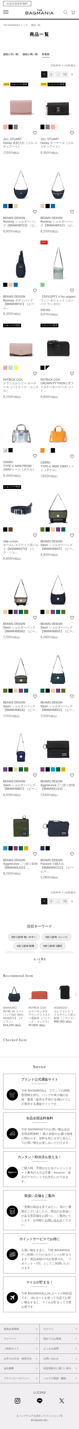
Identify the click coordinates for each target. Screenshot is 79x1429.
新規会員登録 (11, 1328)
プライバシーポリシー (16, 1378)
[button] (72, 74)
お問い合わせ (54, 1220)
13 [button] (65, 74)
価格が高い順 (30, 54)
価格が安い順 (10, 54)
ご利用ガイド (11, 1348)
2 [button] (51, 74)
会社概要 (9, 1368)
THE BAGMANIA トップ (15, 25)
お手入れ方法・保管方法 (18, 1358)
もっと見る (39, 959)
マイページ (10, 1338)
